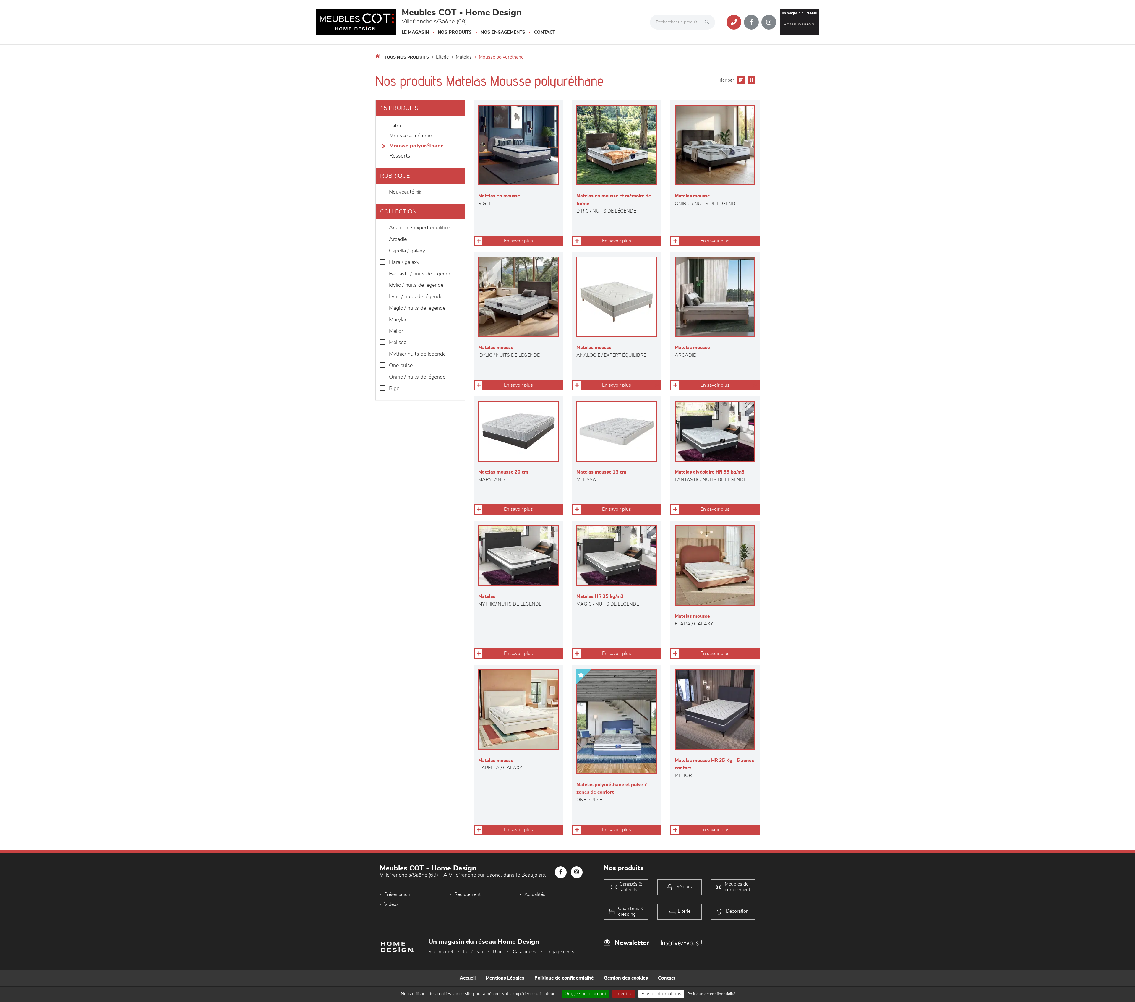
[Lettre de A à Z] (750, 80)
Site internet (440, 951)
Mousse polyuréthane (501, 57)
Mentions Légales (505, 978)
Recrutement (467, 894)
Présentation (397, 894)
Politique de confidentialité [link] (711, 994)
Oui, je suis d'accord (585, 993)
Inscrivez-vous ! (681, 942)
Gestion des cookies (626, 978)
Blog (498, 951)
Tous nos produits (407, 57)
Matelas (464, 57)
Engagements (560, 951)
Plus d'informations (661, 993)
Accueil (468, 978)
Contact (544, 32)
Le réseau (473, 951)
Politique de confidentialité (564, 978)
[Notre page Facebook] (751, 22)
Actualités (534, 894)
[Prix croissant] (740, 80)
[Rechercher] (708, 22)
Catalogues (524, 951)
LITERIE (442, 57)
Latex (395, 126)
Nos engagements (503, 32)
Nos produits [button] (455, 32)
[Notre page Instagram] (768, 22)
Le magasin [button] (415, 32)
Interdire (623, 993)
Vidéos (391, 904)
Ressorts (399, 156)
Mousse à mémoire (411, 136)
